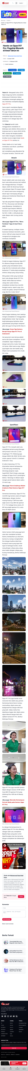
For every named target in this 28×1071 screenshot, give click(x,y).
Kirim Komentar (6, 919)
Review (11, 1025)
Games (11, 1035)
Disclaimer (18, 1054)
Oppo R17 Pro (6, 104)
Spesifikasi (21, 1029)
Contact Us (8, 1054)
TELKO (2, 1025)
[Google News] (2, 1016)
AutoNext (12, 1031)
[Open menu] (16, 3)
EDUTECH (3, 1029)
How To (11, 1027)
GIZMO (8, 20)
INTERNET (3, 1035)
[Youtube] (14, 1016)
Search (20, 1031)
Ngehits (11, 1029)
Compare (21, 1027)
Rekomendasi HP (22, 1025)
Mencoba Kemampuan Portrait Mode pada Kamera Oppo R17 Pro (13, 802)
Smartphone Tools (22, 1023)
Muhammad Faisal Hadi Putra (15, 55)
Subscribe (14, 1048)
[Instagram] (8, 1016)
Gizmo (11, 1023)
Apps (11, 1033)
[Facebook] (5, 1016)
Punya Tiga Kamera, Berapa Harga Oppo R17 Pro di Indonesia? (12, 331)
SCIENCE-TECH (4, 1033)
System (21, 3)
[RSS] (17, 1016)
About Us (3, 1054)
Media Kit (13, 1054)
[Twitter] (11, 1016)
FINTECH (3, 1031)
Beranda (3, 20)
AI (1, 1023)
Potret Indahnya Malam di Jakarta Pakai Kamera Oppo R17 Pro (13, 488)
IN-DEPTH (3, 1027)
